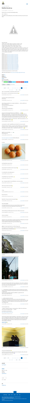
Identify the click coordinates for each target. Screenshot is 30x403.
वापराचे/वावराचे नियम (4, 397)
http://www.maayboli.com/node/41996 (13, 67)
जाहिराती (14, 394)
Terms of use (3, 400)
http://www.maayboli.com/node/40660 (13, 66)
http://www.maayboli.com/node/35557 (12, 63)
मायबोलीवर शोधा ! (4, 385)
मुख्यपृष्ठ (4, 6)
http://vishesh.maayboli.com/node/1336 (7, 312)
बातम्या (17, 394)
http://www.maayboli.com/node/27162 (12, 56)
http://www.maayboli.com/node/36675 (12, 64)
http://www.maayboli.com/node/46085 (7, 138)
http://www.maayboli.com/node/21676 (12, 54)
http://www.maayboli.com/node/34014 (12, 61)
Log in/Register (4, 364)
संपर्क (13, 397)
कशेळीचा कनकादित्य (4, 322)
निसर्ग (4, 74)
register (8, 84)
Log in (3, 84)
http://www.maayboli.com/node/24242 (12, 55)
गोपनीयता (8, 397)
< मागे (8, 88)
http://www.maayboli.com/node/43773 (13, 69)
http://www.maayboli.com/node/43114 (13, 68)
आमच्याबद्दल (10, 397)
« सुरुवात (5, 88)
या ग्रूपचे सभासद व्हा (4, 373)
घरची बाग (3, 78)
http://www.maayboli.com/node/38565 (13, 65)
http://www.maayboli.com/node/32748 (12, 59)
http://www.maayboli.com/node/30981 (12, 58)
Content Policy (11, 400)
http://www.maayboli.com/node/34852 (12, 62)
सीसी (19, 394)
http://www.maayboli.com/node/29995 (12, 57)
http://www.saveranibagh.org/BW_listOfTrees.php (18, 72)
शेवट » (19, 89)
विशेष (11, 394)
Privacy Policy (7, 400)
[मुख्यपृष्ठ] (3, 2)
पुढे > (16, 89)
